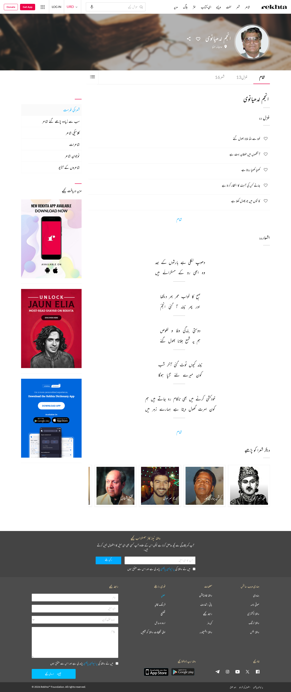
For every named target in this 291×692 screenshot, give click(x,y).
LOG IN (56, 7)
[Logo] (274, 7)
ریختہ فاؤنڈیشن (205, 595)
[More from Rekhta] (42, 7)
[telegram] (217, 671)
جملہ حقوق (233, 687)
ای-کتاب (206, 7)
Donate (11, 7)
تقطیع (163, 614)
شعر (220, 77)
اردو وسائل (160, 623)
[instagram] (227, 671)
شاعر (247, 7)
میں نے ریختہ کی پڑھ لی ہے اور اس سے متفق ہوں (158, 569)
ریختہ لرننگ (254, 623)
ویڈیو (218, 7)
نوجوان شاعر (72, 155)
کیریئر (209, 623)
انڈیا (213, 46)
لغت (228, 7)
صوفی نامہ (255, 604)
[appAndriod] (183, 672)
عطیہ (163, 595)
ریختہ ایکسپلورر (206, 632)
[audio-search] (92, 6)
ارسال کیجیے (49, 674)
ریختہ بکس (254, 632)
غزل (242, 77)
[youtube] (237, 671)
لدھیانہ (219, 46)
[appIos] (156, 672)
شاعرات (74, 144)
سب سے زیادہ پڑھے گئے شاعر (61, 121)
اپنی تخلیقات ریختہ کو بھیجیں (153, 632)
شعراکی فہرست (71, 109)
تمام (262, 77)
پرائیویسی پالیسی (167, 569)
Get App (27, 7)
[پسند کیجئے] (198, 38)
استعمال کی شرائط (244, 687)
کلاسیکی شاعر (73, 132)
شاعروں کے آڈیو (69, 167)
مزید (176, 7)
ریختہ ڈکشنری (253, 614)
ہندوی (256, 595)
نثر (194, 7)
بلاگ (185, 7)
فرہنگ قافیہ (160, 604)
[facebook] (257, 671)
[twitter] (247, 671)
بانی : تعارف (206, 604)
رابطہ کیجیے (207, 614)
